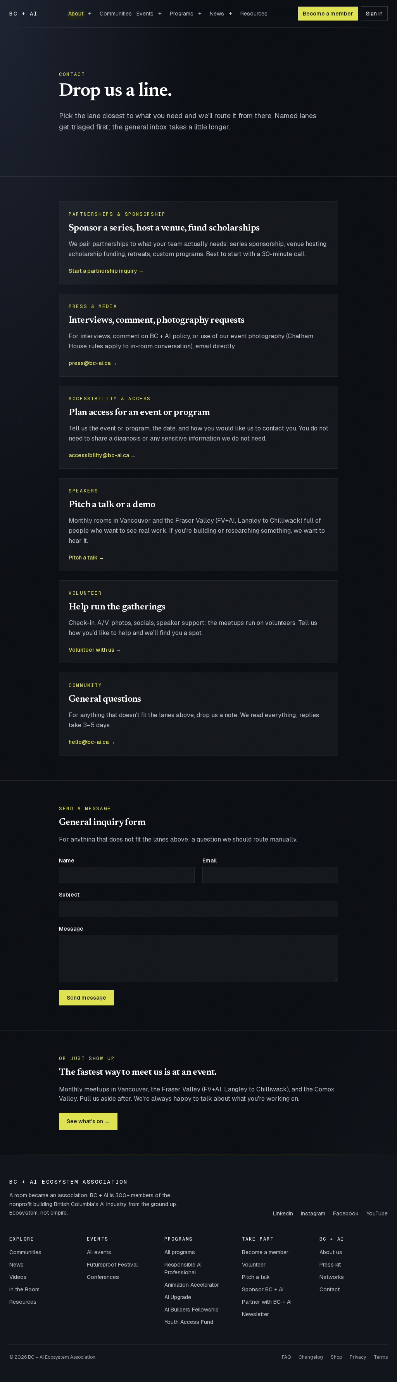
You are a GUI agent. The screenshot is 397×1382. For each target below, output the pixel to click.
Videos (18, 1277)
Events (145, 13)
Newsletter (255, 1314)
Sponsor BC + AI (262, 1289)
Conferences (103, 1277)
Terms (381, 1357)
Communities (116, 13)
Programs (181, 13)
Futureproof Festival (112, 1264)
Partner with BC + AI (267, 1301)
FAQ (286, 1357)
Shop (336, 1357)
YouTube (377, 1213)
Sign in (374, 13)
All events (99, 1252)
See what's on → (88, 1121)
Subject (69, 894)
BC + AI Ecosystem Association (68, 1181)
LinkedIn (283, 1213)
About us (330, 1252)
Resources (254, 13)
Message (71, 928)
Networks (331, 1277)
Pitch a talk (256, 1277)
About (75, 13)
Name (66, 860)
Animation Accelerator (191, 1284)
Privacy (358, 1357)
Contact (329, 1289)
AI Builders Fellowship (191, 1309)
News (217, 13)
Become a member (328, 13)
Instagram (313, 1213)
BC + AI (23, 13)
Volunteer (254, 1264)
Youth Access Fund (188, 1321)
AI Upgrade (177, 1297)
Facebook (346, 1213)
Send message (86, 997)
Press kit (330, 1264)
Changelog (311, 1357)
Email (209, 860)
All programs (179, 1252)
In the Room (24, 1289)
